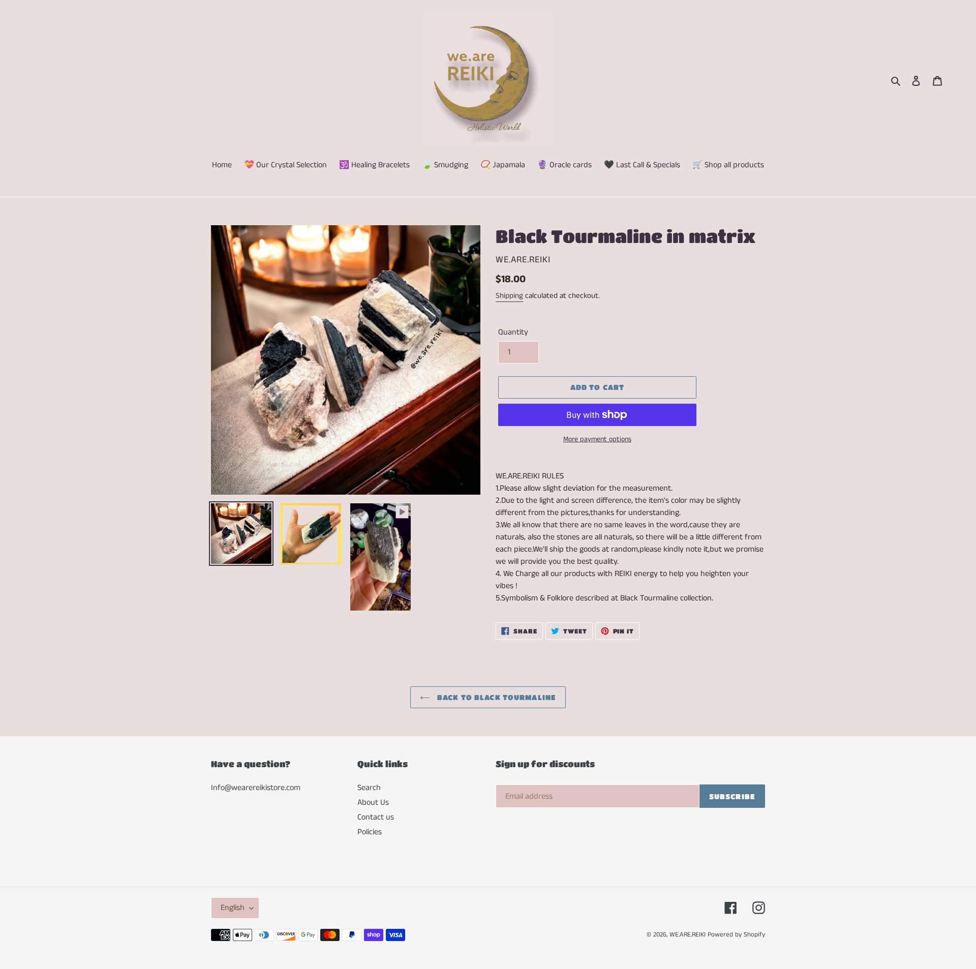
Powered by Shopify (736, 935)
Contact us (375, 817)
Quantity (513, 332)
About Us (373, 802)
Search (369, 788)
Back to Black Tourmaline (495, 697)
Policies (369, 832)
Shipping (509, 295)
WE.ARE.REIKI (687, 935)
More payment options (597, 439)
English (233, 908)
